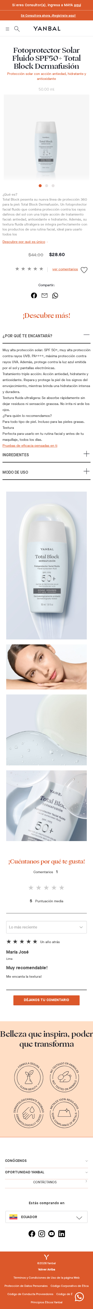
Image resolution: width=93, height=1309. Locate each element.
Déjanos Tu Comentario (46, 1000)
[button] (46, 338)
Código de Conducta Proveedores (30, 1294)
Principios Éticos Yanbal (46, 1302)
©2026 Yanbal (46, 1263)
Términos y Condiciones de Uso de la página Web (46, 1278)
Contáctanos (45, 1182)
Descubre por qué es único (23, 241)
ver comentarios (65, 269)
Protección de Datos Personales (26, 1286)
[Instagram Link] (42, 1234)
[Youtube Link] (52, 1234)
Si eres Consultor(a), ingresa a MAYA (46, 5)
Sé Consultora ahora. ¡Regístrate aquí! (48, 15)
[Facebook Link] (32, 1234)
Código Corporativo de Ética (70, 1286)
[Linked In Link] (61, 1234)
